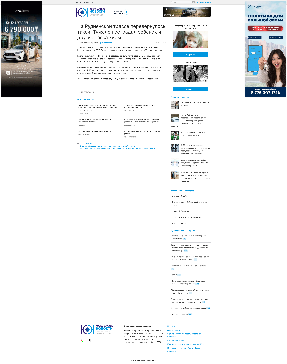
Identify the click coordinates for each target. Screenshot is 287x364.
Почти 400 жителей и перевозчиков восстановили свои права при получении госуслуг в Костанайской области (188, 120)
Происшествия (105, 43)
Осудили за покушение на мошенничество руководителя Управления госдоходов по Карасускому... (189, 248)
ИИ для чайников (178, 223)
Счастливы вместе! (179, 314)
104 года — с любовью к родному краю (188, 308)
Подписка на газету (204, 2)
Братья (174, 275)
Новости (171, 326)
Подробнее (190, 55)
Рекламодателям (175, 340)
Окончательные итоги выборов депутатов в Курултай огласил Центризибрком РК (195, 163)
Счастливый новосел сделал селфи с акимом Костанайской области (107, 146)
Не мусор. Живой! (179, 196)
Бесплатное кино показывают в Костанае (189, 266)
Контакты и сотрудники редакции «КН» (185, 344)
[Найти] (193, 2)
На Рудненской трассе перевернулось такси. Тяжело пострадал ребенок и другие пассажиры (117, 148)
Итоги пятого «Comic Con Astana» (186, 217)
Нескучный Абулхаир (180, 211)
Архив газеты (173, 330)
